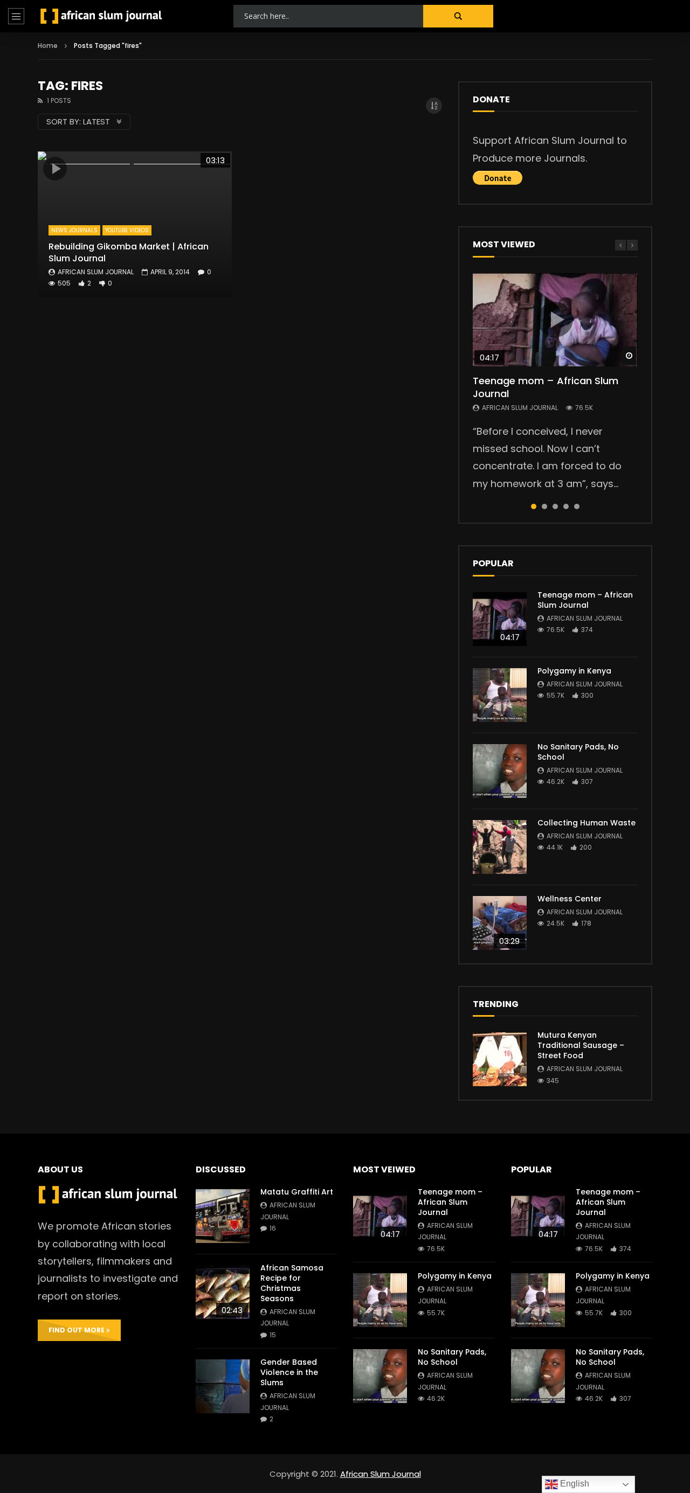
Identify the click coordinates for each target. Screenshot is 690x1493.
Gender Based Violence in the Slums (289, 1372)
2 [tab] (544, 506)
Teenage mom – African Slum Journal (545, 387)
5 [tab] (576, 506)
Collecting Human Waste (586, 822)
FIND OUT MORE (77, 1330)
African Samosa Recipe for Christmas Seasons (291, 1283)
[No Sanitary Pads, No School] (500, 771)
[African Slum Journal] (101, 16)
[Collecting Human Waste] (500, 847)
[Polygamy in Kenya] (500, 695)
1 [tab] (533, 506)
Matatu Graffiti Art (296, 1191)
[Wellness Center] (500, 923)
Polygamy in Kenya (574, 670)
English (573, 1483)
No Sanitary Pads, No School (578, 751)
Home (48, 45)
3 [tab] (555, 506)
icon (55, 168)
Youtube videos (127, 230)
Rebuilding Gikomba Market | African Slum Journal (129, 252)
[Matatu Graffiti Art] (223, 1216)
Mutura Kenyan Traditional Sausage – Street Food (580, 1045)
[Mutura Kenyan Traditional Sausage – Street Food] (500, 1059)
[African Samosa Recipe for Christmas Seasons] (223, 1292)
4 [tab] (566, 506)
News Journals (74, 230)
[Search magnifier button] (458, 16)
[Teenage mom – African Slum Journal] (500, 619)
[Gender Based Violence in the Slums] (223, 1386)
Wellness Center (569, 898)
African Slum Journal (96, 271)
